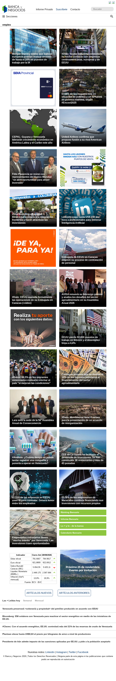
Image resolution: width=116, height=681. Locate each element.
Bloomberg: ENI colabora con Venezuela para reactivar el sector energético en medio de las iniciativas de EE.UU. (56, 617)
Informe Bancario (69, 519)
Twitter (72, 652)
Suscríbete (61, 9)
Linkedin (50, 652)
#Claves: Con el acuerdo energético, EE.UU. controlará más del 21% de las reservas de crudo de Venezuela (57, 626)
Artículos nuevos (39, 593)
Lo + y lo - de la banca (72, 526)
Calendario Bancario (71, 533)
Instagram (62, 652)
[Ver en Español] (113, 2)
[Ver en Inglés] (110, 2)
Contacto (75, 9)
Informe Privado (44, 9)
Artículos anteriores (74, 593)
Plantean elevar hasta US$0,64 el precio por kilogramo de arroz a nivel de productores (46, 634)
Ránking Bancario (70, 512)
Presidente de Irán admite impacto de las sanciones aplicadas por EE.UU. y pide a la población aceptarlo (56, 641)
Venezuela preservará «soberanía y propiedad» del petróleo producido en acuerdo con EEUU (50, 608)
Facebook (83, 652)
